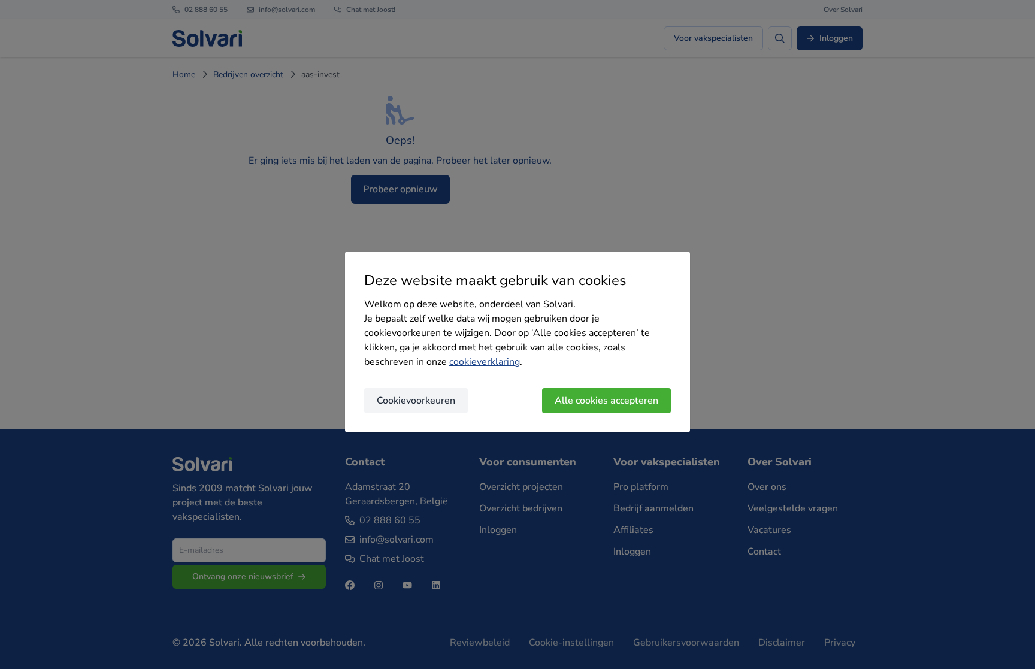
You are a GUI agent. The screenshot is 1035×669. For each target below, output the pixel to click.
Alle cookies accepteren (606, 400)
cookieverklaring (484, 361)
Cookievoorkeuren (416, 400)
